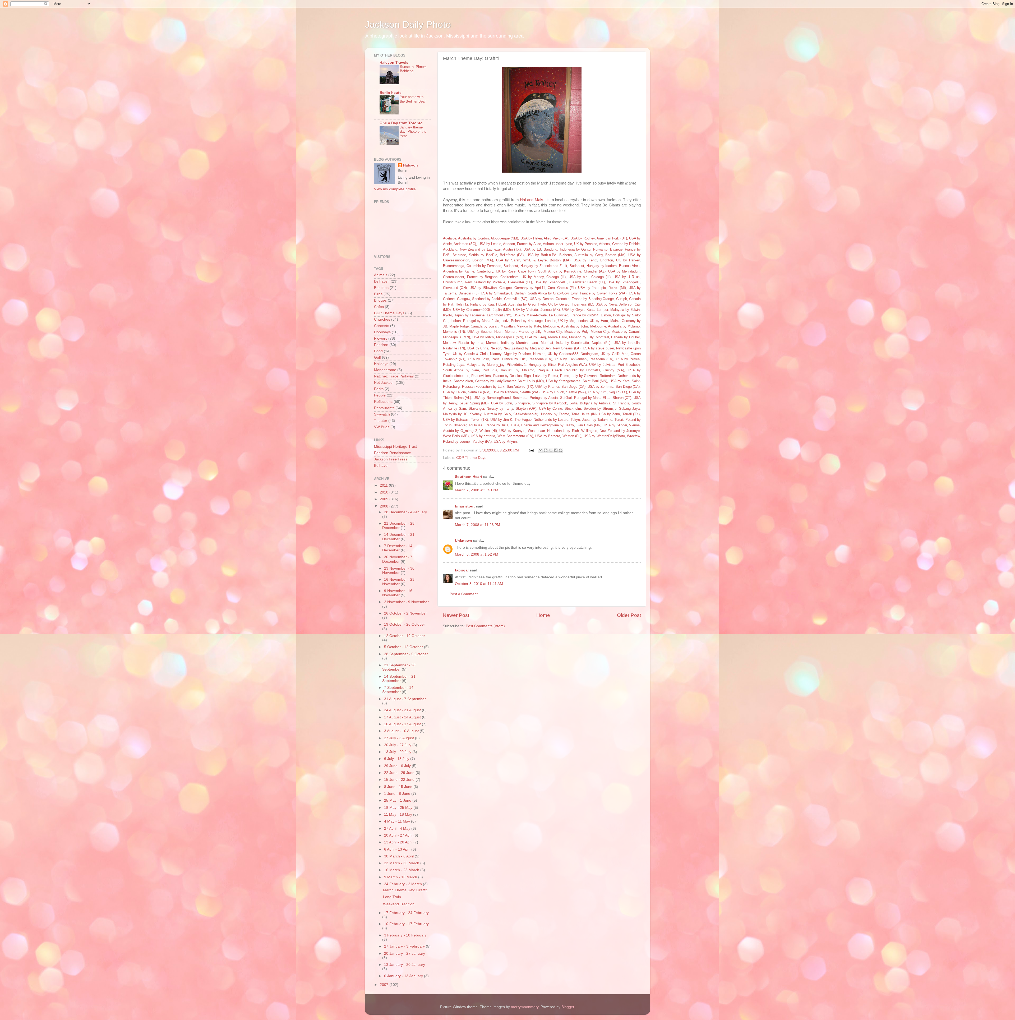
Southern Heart (468, 477)
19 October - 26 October (404, 624)
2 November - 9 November (406, 602)
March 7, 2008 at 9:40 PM (476, 490)
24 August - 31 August (403, 710)
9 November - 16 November (397, 593)
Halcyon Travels (394, 62)
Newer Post (456, 615)
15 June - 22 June (400, 780)
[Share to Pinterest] (560, 450)
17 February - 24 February (406, 913)
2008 (384, 506)
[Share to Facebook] (555, 450)
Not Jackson (384, 383)
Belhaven (382, 281)
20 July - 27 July (398, 745)
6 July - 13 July (397, 759)
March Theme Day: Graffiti (405, 890)
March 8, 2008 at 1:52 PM (476, 554)
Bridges (380, 300)
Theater (380, 421)
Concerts (381, 326)
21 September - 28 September (399, 667)
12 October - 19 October (404, 636)
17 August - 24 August (403, 717)
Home (543, 615)
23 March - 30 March (402, 863)
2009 (384, 499)
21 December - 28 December (398, 525)
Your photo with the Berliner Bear (413, 99)
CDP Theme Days (471, 458)
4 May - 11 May (397, 821)
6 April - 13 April (397, 849)
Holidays (381, 364)
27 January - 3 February (405, 946)
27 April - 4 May (397, 828)
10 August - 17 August (403, 724)
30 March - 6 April (399, 856)
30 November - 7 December (397, 559)
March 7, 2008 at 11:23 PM (477, 525)
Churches (382, 319)
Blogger (567, 1007)
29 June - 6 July (398, 766)
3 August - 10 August (402, 731)
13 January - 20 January (404, 965)
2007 (384, 985)
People (380, 395)
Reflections (383, 402)
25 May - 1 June (398, 800)
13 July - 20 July (398, 752)
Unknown (463, 541)
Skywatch (382, 414)
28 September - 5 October (406, 654)
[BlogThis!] (545, 450)
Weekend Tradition (398, 904)
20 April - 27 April (398, 835)
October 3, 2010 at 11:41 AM (479, 584)
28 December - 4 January (405, 512)
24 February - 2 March (403, 884)
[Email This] (540, 450)
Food (378, 351)
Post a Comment (464, 594)
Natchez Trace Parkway (394, 376)
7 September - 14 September (397, 690)
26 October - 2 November (405, 613)
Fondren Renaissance (392, 453)
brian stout (465, 506)
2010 (384, 492)
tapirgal (462, 570)
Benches (381, 288)
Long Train (392, 897)
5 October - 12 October (404, 647)
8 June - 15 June (398, 787)
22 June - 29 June (400, 773)
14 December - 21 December (398, 537)
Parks (379, 389)
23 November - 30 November (398, 570)
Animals (380, 275)
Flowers (380, 338)
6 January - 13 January (404, 976)
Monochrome (385, 370)
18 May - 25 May (398, 808)
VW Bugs (381, 427)
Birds (378, 294)
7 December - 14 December (397, 548)
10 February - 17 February (406, 924)
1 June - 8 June (397, 794)
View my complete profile (395, 189)
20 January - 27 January (404, 954)
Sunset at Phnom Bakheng (413, 69)
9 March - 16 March (401, 877)
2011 (384, 485)
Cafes (379, 307)
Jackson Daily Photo (408, 24)
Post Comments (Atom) (485, 626)
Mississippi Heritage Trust (395, 447)
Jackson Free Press (390, 459)
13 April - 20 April (398, 842)
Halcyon (410, 165)
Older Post (629, 615)
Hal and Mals (531, 200)
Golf (377, 357)
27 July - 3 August (399, 738)
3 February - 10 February (405, 935)
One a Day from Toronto (401, 123)
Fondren (381, 345)
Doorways (382, 332)
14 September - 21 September (399, 679)
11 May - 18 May (398, 814)
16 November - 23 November (398, 582)
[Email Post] (531, 450)
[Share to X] (550, 450)
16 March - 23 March (402, 870)
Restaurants (384, 408)
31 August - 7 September (405, 699)
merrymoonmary (524, 1007)
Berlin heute (391, 93)
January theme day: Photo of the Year (413, 131)
